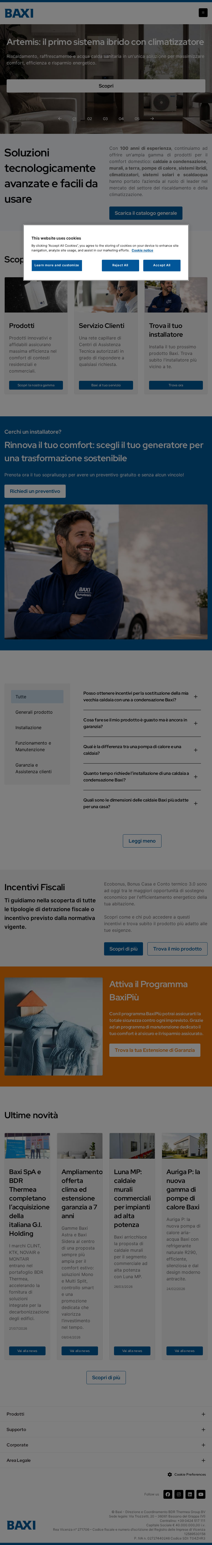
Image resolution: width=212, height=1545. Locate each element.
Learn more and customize (57, 265)
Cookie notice (142, 250)
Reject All (120, 265)
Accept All (162, 265)
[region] (106, 252)
